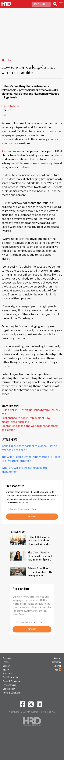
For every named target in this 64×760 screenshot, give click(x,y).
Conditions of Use (10, 677)
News (10, 60)
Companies (8, 658)
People (6, 661)
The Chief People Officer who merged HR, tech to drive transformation (40, 556)
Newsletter (7, 673)
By (10, 105)
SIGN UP (32, 516)
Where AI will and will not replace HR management (40, 572)
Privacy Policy (9, 684)
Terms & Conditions (11, 692)
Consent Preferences (12, 681)
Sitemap (57, 665)
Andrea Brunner (11, 151)
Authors (6, 669)
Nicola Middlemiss (11, 105)
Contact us (56, 661)
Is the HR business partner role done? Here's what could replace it (39, 540)
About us (57, 658)
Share (3, 114)
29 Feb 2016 (6, 110)
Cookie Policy (9, 688)
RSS (57, 669)
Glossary (6, 665)
